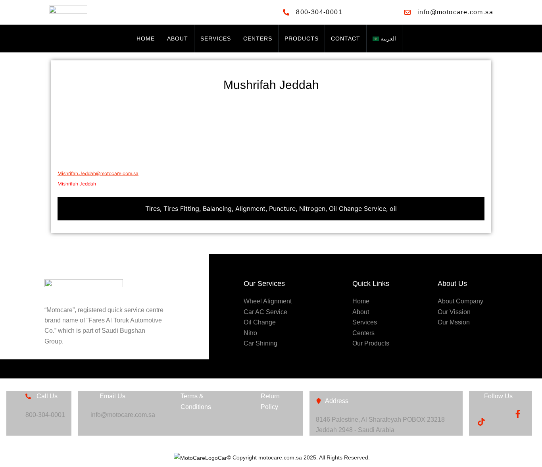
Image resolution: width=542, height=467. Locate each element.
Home (145, 38)
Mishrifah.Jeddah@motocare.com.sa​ (98, 173)
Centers (257, 38)
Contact (345, 38)
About (177, 38)
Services (215, 38)
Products (301, 38)
